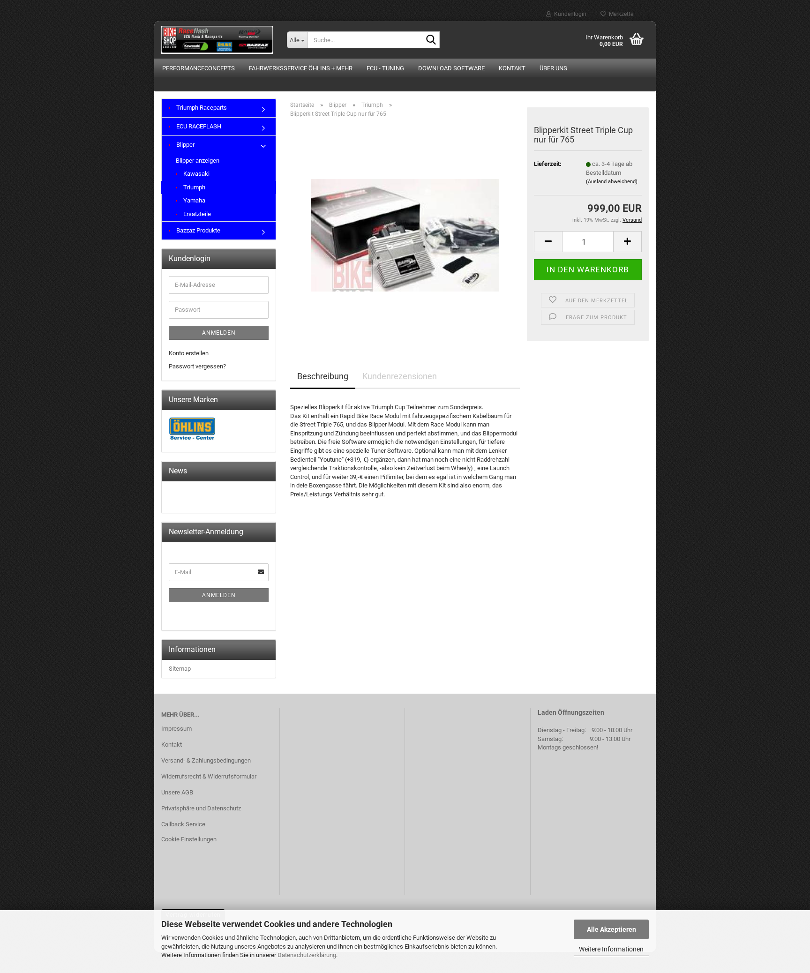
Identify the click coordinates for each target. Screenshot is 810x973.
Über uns (553, 68)
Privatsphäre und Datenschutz (201, 808)
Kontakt (512, 68)
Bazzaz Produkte (197, 230)
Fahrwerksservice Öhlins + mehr (300, 68)
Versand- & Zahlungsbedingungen (206, 760)
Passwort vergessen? (197, 366)
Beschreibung (322, 376)
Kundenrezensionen (399, 376)
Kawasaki (196, 173)
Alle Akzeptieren (611, 929)
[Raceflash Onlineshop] (217, 40)
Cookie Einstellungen (189, 839)
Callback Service (183, 824)
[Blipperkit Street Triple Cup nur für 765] (405, 230)
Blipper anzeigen (197, 160)
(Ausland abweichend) (612, 182)
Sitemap (180, 668)
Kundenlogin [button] (568, 14)
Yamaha (193, 200)
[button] (548, 241)
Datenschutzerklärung (307, 954)
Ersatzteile (196, 213)
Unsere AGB (177, 792)
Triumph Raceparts (201, 107)
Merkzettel (620, 14)
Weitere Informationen (611, 949)
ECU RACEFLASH (198, 126)
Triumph (193, 187)
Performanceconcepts (198, 68)
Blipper (185, 144)
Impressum (176, 728)
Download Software (451, 68)
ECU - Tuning (385, 68)
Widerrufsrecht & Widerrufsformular (208, 776)
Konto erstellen (189, 353)
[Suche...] (431, 40)
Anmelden (219, 332)
